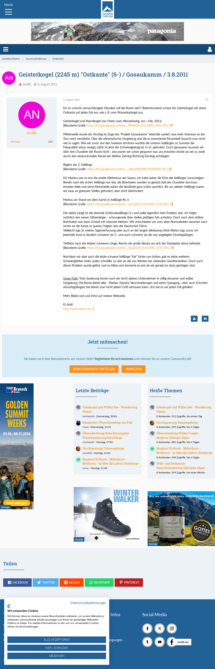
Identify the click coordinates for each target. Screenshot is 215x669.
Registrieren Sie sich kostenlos (114, 359)
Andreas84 (88, 416)
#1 (206, 99)
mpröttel (87, 453)
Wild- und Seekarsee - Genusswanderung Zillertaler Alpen (180, 465)
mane (86, 427)
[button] (5, 49)
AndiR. (27, 84)
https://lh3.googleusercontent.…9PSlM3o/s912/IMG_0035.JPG (127, 125)
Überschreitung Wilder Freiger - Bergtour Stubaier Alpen (178, 435)
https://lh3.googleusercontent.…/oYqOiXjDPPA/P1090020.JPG (127, 169)
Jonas (86, 468)
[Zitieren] (205, 319)
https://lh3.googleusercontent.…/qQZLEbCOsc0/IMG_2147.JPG (128, 248)
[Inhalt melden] (194, 319)
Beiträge (15, 141)
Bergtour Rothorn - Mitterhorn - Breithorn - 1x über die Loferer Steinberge (111, 461)
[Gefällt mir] (172, 642)
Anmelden (133, 369)
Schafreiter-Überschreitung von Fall (107, 423)
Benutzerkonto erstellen (94, 369)
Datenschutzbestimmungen (88, 603)
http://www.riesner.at (76, 309)
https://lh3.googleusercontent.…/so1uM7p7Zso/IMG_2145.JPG (127, 204)
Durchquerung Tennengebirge (103, 448)
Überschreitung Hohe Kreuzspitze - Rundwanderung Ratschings (107, 435)
